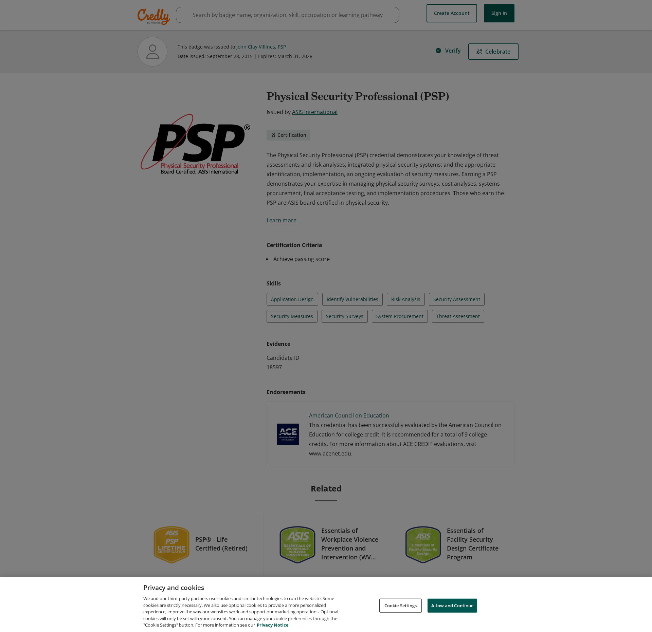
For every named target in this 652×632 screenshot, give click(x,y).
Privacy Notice (273, 625)
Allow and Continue (452, 605)
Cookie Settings (400, 605)
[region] (326, 604)
